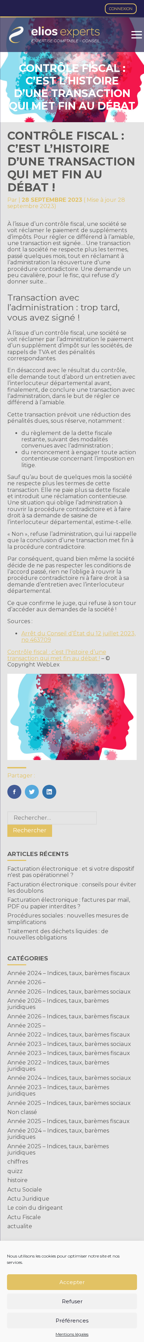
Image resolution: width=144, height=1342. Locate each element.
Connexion (120, 8)
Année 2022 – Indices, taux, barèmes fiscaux (68, 1034)
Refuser (72, 1301)
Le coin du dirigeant (35, 1207)
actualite (19, 1226)
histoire (17, 1180)
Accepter (72, 1282)
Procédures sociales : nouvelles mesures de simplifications (68, 918)
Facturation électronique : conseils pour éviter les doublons (71, 887)
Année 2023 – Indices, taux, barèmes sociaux (69, 1044)
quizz (15, 1171)
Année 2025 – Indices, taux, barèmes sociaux (69, 1103)
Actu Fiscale (24, 1217)
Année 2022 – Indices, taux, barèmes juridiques (58, 1065)
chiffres (17, 1161)
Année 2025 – (26, 1025)
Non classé (22, 1112)
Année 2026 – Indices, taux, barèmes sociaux (69, 991)
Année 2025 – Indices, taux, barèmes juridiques (58, 1149)
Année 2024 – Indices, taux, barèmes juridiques (58, 1133)
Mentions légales (72, 1334)
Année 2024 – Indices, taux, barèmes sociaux (69, 1078)
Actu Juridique (28, 1198)
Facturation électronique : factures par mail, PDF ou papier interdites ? (68, 903)
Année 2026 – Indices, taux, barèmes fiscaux (68, 1016)
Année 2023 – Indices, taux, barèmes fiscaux (68, 1053)
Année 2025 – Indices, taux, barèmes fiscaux (68, 1121)
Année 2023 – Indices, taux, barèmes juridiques (58, 1090)
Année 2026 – (26, 982)
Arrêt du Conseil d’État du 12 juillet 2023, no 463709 (78, 636)
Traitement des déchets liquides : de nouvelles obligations (57, 934)
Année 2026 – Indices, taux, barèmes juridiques (58, 1003)
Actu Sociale (24, 1189)
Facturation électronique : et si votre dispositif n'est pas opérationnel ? (70, 871)
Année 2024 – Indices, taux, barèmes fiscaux (68, 973)
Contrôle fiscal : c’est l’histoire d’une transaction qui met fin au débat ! (56, 655)
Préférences (72, 1320)
